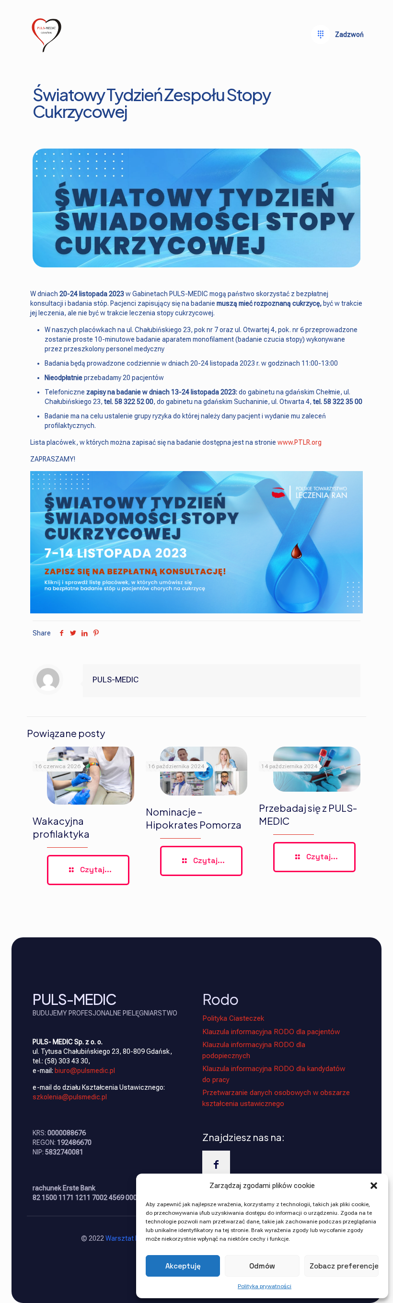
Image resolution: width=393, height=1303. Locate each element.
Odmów (262, 1265)
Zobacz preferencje (344, 1265)
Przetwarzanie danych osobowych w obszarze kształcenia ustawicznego (276, 1098)
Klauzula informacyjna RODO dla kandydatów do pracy (273, 1074)
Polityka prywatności (264, 1286)
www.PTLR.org (299, 442)
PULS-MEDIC (115, 679)
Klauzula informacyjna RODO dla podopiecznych (253, 1050)
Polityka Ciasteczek (233, 1018)
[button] (374, 1185)
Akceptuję (183, 1265)
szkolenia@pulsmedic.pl (70, 1097)
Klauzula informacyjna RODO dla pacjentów (271, 1031)
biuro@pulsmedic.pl (85, 1070)
